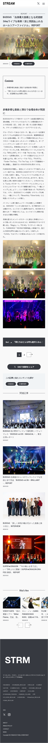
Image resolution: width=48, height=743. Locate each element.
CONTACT (6, 729)
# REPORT (28, 64)
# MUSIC (17, 64)
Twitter (38, 3)
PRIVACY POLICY (7, 726)
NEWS (5, 732)
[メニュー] (43, 3)
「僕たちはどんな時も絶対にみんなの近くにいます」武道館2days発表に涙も (25, 92)
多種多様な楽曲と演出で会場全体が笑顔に (22, 87)
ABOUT (5, 723)
